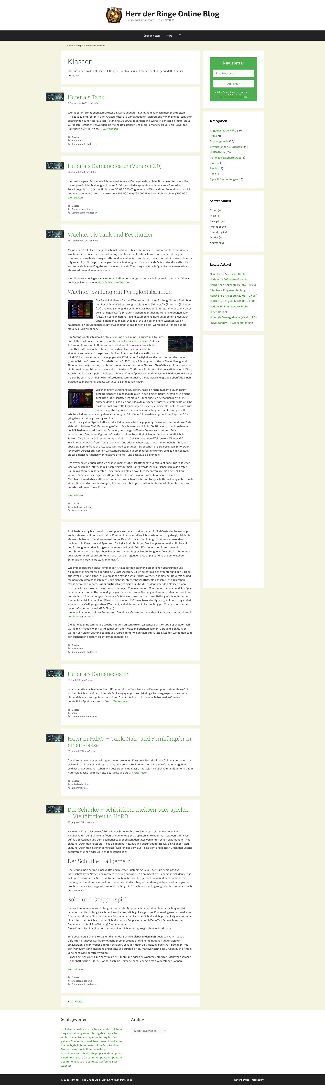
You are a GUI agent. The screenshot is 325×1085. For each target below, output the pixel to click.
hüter (74, 140)
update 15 (117, 1057)
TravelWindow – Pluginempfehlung (231, 322)
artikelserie (77, 507)
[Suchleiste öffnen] (180, 35)
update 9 (79, 1057)
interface (102, 1045)
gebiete (65, 1041)
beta (119, 1029)
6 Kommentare (79, 510)
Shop (213, 173)
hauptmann (100, 1041)
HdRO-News (217, 152)
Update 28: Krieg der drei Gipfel (229, 306)
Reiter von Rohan (96, 1049)
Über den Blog (152, 35)
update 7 (68, 1057)
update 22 (92, 1061)
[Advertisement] (233, 461)
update (108, 1053)
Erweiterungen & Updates (226, 146)
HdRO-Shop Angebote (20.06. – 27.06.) (233, 295)
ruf (109, 1049)
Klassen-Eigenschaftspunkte (130, 340)
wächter (88, 507)
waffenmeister (108, 1061)
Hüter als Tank (86, 97)
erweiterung (99, 1037)
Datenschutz (241, 1079)
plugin (81, 1049)
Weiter (81, 1001)
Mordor (65, 1049)
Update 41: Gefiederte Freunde (228, 279)
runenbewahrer (70, 1053)
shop (94, 1053)
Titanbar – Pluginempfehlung (228, 290)
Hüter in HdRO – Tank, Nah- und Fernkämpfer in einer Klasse (129, 741)
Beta (213, 135)
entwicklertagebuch (95, 1033)
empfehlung (74, 1033)
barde (90, 1029)
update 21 (79, 1061)
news (74, 1049)
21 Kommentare (79, 787)
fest (115, 1037)
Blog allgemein (219, 141)
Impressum (257, 1079)
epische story (83, 1037)
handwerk (86, 1041)
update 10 (92, 1057)
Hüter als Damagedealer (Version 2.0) (115, 165)
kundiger (114, 1045)
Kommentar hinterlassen (84, 143)
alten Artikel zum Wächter (114, 282)
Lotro (90, 209)
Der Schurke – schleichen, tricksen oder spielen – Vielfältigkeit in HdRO (128, 813)
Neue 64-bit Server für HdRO (227, 273)
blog (63, 1033)
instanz (92, 1045)
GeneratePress (123, 1079)
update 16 (67, 1061)
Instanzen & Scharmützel (225, 157)
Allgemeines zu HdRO (223, 130)
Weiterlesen (110, 128)
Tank (80, 140)
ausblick (81, 1029)
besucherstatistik (105, 1029)
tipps (101, 1053)
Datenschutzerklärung (232, 96)
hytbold (75, 1045)
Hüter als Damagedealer (98, 673)
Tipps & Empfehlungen (224, 179)
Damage (75, 209)
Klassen (75, 137)
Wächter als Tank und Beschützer (110, 234)
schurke (88, 980)
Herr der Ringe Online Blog (172, 13)
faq (110, 1037)
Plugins (214, 168)
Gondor (75, 1041)
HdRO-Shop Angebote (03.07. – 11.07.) (233, 284)
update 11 (104, 1057)
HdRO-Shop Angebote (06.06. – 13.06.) (233, 301)
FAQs (169, 35)
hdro (111, 1041)
